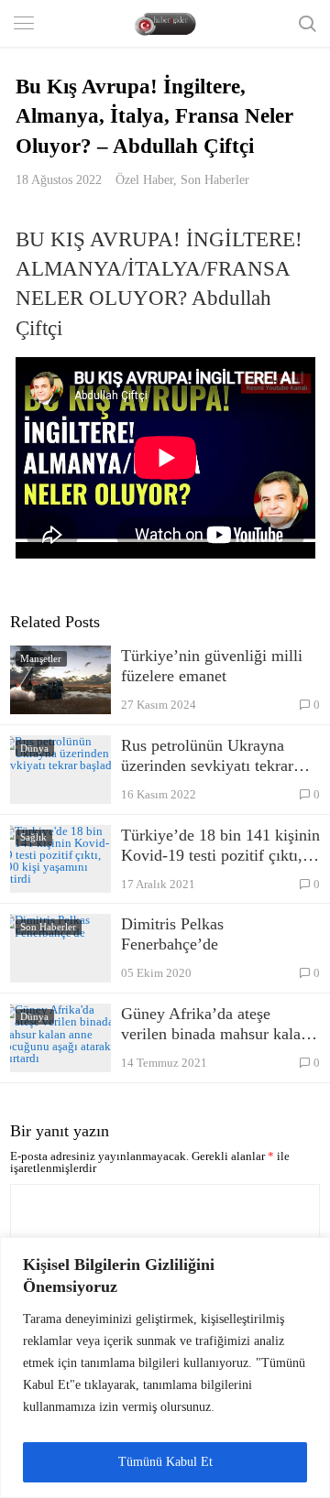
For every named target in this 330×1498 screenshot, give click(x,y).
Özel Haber (144, 179)
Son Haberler (215, 179)
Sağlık (33, 836)
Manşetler (40, 658)
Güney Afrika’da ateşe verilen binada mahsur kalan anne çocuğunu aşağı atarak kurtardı (215, 1024)
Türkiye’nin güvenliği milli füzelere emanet (211, 665)
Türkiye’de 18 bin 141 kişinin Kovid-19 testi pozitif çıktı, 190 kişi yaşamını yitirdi (220, 845)
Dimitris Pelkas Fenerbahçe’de (172, 934)
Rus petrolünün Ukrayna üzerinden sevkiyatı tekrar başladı (207, 756)
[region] (165, 1367)
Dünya (34, 748)
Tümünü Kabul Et (165, 1462)
